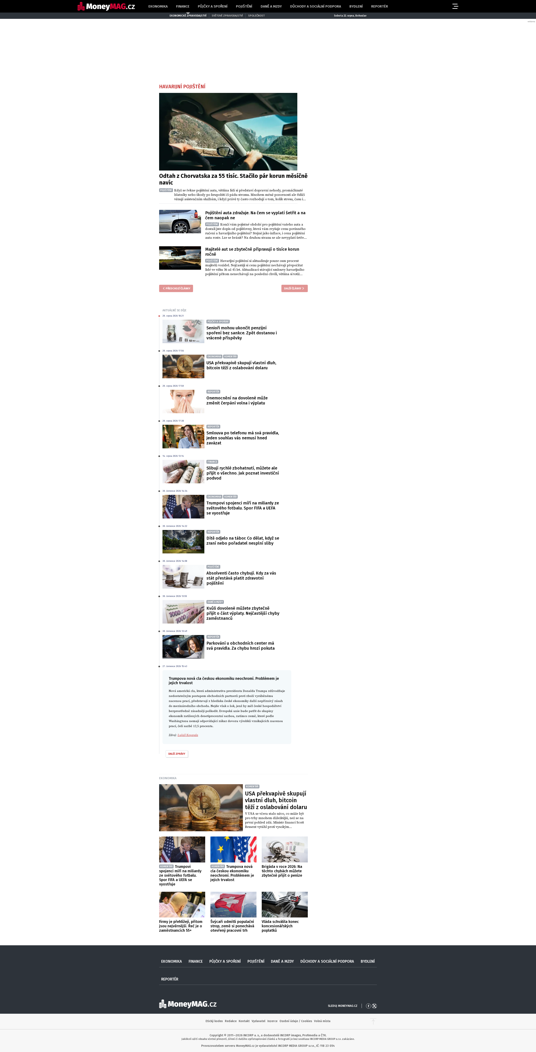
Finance (182, 6)
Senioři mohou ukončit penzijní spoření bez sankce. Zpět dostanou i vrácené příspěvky (241, 332)
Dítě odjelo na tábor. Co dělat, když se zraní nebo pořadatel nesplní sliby (242, 541)
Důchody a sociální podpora (315, 6)
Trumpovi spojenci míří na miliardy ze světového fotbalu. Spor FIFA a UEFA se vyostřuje (242, 508)
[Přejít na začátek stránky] (373, 1021)
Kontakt (244, 1021)
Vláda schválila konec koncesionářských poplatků (280, 926)
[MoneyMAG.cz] (106, 6)
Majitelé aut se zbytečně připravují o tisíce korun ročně (252, 252)
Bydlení (356, 6)
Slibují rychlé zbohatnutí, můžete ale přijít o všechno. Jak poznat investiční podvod (242, 473)
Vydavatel (258, 1021)
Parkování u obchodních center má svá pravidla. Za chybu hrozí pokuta (240, 646)
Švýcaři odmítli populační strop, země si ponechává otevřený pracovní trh (232, 926)
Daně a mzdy (271, 6)
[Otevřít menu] (455, 6)
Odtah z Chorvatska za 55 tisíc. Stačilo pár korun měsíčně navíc (233, 179)
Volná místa (322, 1021)
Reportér (379, 6)
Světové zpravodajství (227, 15)
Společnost (256, 15)
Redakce (231, 1021)
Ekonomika (158, 6)
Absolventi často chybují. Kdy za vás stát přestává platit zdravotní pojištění (241, 578)
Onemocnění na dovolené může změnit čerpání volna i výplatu (237, 400)
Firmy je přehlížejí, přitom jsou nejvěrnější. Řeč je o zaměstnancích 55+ (180, 926)
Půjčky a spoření (213, 6)
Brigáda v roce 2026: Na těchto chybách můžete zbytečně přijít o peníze (282, 871)
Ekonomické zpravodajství (188, 15)
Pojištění (244, 6)
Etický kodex (214, 1021)
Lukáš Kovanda (188, 735)
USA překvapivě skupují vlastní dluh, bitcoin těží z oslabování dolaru (241, 365)
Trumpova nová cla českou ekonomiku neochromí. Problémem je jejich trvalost (232, 873)
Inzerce (272, 1021)
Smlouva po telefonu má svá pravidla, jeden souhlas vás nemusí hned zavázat (242, 437)
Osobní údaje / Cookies (296, 1021)
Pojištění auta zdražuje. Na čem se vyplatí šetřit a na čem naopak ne (255, 215)
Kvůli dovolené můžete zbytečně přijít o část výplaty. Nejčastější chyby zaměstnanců (242, 613)
